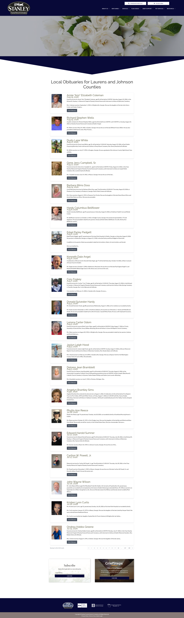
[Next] (132, 548)
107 (125, 548)
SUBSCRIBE (69, 576)
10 (118, 548)
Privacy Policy (85, 616)
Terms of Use (92, 616)
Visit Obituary (72, 110)
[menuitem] (106, 8)
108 (129, 548)
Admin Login (99, 616)
